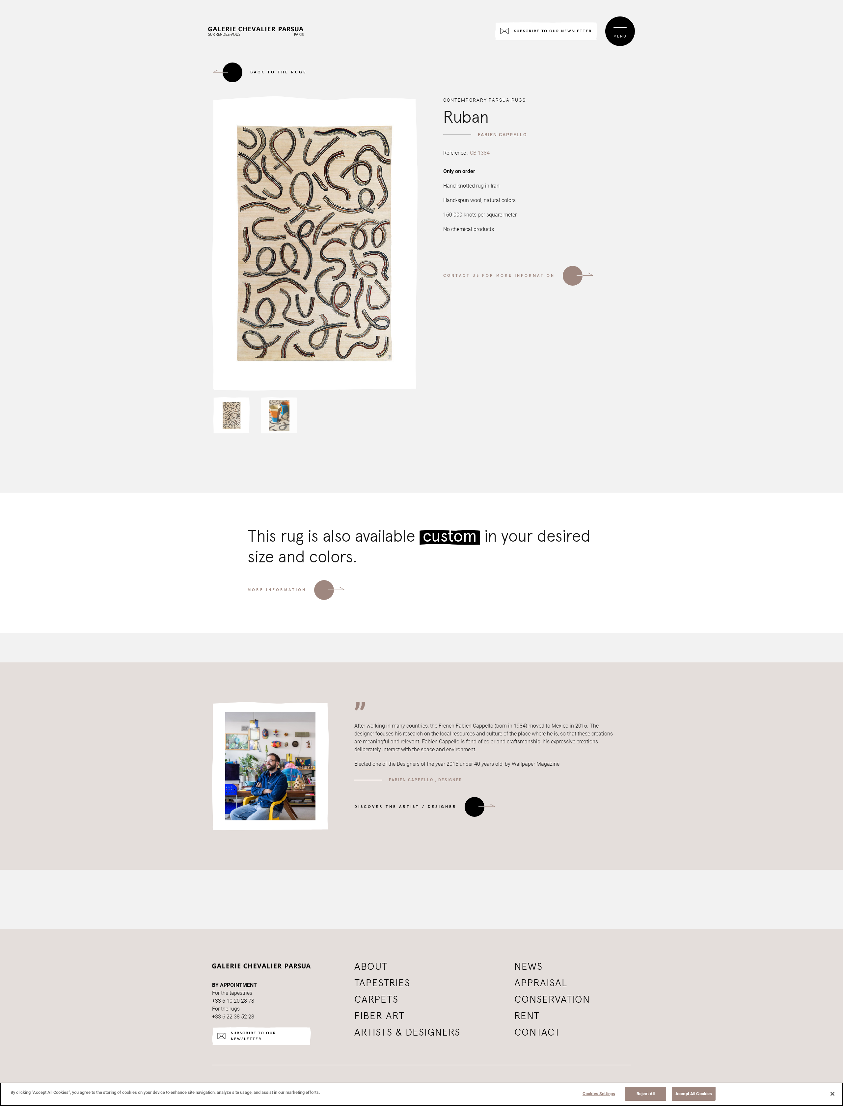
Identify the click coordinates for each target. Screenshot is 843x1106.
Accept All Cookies (693, 1093)
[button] (231, 415)
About (371, 967)
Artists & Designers (407, 1033)
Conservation (552, 1000)
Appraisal (541, 983)
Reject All (646, 1093)
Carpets (376, 1000)
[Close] (832, 1094)
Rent (527, 1016)
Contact (537, 1033)
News (528, 967)
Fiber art (379, 1016)
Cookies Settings (599, 1093)
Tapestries (382, 983)
